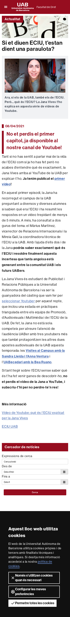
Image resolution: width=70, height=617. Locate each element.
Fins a (6, 476)
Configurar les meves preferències (30, 591)
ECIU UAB (10, 426)
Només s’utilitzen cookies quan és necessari (34, 577)
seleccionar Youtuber (18, 301)
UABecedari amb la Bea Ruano (28, 362)
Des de (7, 466)
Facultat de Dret (46, 7)
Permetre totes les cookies (34, 603)
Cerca (35, 492)
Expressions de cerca (17, 456)
